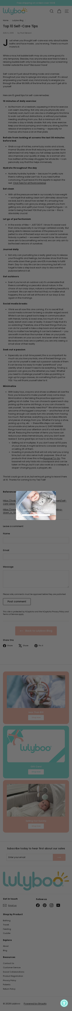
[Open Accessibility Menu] (64, 1003)
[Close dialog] (55, 491)
